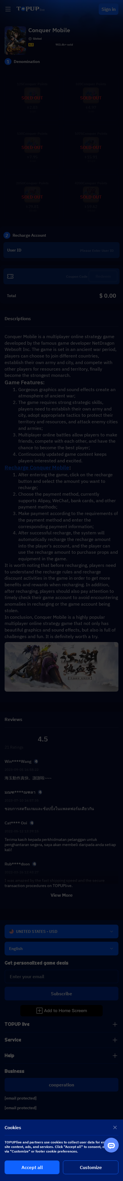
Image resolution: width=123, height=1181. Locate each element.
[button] (61, 590)
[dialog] (61, 1150)
